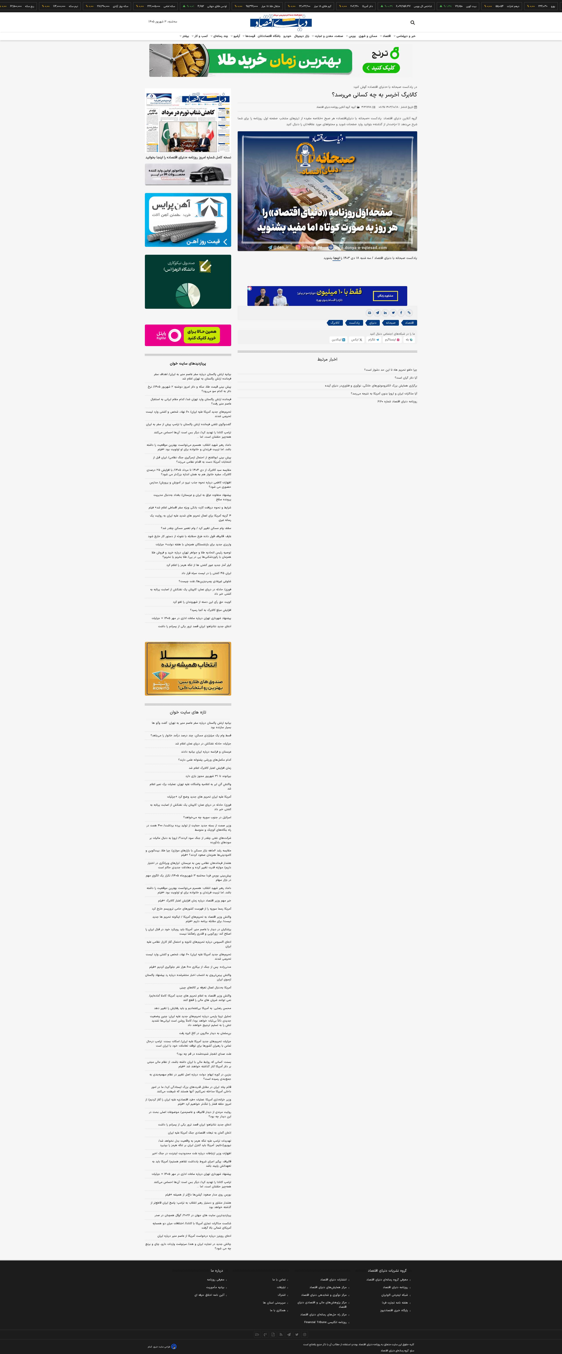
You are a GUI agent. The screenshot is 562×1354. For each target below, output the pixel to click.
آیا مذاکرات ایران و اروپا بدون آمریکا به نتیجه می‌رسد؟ (384, 394)
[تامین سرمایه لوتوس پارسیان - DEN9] (188, 282)
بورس (352, 36)
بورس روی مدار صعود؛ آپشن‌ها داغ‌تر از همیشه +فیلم (198, 1195)
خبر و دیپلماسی (405, 36)
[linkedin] (385, 312)
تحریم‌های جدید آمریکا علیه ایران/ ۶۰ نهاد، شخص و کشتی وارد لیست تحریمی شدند (188, 414)
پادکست (354, 323)
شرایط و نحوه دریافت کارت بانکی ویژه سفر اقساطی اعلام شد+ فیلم (190, 507)
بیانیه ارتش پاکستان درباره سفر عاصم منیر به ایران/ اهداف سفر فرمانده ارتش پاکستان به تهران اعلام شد (192, 376)
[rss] (281, 1334)
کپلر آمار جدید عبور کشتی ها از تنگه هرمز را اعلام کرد (198, 565)
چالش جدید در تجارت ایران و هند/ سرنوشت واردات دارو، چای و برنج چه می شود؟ (188, 1246)
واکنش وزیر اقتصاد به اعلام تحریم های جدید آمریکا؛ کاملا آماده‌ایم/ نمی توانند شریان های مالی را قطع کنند (190, 998)
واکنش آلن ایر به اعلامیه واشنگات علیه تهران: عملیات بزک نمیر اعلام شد (190, 786)
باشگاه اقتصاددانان (269, 36)
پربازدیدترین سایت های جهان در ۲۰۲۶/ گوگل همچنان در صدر (193, 1215)
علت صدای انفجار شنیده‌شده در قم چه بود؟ (204, 1054)
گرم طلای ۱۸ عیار (284, 6)
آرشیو (236, 36)
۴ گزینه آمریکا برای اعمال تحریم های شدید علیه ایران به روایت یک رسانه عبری (190, 518)
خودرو (287, 36)
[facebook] (401, 312)
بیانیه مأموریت (215, 1287)
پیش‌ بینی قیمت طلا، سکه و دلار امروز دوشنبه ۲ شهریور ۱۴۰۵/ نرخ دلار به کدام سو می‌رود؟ (189, 389)
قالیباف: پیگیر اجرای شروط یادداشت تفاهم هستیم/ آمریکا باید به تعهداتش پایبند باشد (191, 1163)
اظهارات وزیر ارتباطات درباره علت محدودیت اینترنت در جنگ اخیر (191, 1153)
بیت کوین (433, 6)
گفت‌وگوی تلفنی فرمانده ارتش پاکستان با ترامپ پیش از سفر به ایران (188, 424)
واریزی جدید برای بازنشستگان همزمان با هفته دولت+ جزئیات (193, 544)
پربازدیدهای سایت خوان (188, 363)
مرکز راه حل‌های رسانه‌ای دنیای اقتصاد (323, 1314)
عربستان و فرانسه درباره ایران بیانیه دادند (206, 752)
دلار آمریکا (329, 6)
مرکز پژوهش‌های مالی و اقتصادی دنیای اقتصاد (322, 1304)
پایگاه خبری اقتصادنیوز (394, 1310)
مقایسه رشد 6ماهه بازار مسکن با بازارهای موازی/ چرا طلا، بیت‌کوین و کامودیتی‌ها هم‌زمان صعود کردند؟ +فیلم (188, 853)
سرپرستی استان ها (274, 1303)
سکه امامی (131, 6)
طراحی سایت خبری (161, 1347)
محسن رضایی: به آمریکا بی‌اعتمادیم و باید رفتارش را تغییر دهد (192, 1008)
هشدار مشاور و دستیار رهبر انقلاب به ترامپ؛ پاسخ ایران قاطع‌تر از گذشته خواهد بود (191, 1205)
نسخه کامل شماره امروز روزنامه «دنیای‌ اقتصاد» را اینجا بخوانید (188, 157)
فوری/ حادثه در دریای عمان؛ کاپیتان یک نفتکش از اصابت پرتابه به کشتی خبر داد (190, 591)
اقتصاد (386, 36)
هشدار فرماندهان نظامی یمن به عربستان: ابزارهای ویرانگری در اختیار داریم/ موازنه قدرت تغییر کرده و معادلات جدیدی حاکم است (189, 865)
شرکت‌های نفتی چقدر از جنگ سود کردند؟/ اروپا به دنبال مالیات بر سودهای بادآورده (190, 840)
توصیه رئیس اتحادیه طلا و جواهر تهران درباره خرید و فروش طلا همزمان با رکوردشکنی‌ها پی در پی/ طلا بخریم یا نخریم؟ (191, 555)
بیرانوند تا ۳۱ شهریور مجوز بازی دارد (208, 776)
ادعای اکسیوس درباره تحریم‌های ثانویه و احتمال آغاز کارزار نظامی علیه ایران (189, 944)
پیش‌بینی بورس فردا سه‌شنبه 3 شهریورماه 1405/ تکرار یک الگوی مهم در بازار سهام (188, 878)
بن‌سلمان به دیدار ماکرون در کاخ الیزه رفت (205, 1033)
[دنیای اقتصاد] (281, 22)
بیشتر (185, 36)
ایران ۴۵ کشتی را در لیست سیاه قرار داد (206, 573)
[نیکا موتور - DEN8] (188, 174)
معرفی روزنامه (215, 1280)
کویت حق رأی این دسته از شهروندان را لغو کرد (202, 602)
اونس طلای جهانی (178, 6)
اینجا (336, 258)
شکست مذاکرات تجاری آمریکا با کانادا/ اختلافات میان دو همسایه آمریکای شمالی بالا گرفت (192, 1225)
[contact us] (265, 1334)
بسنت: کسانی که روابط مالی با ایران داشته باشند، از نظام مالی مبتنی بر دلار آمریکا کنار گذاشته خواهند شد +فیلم (189, 1064)
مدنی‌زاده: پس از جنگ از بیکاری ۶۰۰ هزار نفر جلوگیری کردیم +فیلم (190, 967)
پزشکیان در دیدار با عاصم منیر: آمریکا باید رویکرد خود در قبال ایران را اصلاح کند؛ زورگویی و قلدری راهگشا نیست (188, 931)
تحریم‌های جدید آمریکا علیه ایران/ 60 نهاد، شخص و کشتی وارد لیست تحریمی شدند (188, 956)
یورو (515, 6)
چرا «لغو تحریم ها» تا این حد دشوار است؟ (390, 370)
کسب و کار (200, 36)
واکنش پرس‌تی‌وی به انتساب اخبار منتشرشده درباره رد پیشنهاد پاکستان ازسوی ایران (188, 977)
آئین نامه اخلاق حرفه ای (209, 1295)
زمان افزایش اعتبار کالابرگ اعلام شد (210, 768)
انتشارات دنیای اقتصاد (333, 1280)
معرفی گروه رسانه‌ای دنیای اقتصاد (387, 1280)
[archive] (257, 1334)
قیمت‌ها (249, 36)
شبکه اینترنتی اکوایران (394, 1295)
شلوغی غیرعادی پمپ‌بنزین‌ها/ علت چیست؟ (205, 581)
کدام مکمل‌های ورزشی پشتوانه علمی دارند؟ (204, 760)
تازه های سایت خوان (188, 712)
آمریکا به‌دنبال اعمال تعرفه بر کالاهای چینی (205, 988)
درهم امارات (475, 6)
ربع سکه (555, 6)
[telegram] (377, 312)
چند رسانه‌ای (220, 36)
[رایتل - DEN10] (188, 335)
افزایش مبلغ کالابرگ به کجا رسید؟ (210, 610)
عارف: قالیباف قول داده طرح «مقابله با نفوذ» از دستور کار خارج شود (189, 536)
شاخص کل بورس (384, 6)
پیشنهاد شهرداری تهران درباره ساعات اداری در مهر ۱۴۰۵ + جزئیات (191, 618)
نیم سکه (35, 6)
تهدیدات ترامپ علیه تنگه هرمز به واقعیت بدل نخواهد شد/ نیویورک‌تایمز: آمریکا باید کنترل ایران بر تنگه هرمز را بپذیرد (195, 1143)
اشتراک (282, 1295)
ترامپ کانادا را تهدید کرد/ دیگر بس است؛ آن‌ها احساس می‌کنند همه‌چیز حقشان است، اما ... (192, 434)
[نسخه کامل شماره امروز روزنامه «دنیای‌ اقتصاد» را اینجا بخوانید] (188, 120)
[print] (369, 312)
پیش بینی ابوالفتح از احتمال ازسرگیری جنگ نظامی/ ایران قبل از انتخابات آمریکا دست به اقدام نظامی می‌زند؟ (192, 459)
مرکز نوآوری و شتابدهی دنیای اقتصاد (324, 1295)
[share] (273, 1334)
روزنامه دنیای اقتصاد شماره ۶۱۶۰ (397, 401)
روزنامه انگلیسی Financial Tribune (325, 1322)
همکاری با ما (278, 1310)
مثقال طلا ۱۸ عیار (232, 6)
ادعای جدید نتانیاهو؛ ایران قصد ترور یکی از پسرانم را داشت (194, 626)
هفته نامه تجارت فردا (395, 1303)
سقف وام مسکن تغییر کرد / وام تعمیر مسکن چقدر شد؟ (196, 528)
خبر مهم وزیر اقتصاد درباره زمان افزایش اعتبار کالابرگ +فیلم (194, 901)
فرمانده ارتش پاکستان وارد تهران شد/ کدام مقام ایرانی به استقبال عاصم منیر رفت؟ (191, 401)
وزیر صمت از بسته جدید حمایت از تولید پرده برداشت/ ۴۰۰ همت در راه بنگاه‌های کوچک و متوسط (188, 827)
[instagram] (304, 1334)
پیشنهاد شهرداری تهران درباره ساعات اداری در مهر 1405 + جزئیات (191, 1174)
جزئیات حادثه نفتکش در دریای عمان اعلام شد (203, 744)
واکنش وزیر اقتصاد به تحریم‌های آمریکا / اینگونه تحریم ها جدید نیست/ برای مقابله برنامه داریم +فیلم (191, 919)
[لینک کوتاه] (408, 312)
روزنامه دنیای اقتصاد (395, 1287)
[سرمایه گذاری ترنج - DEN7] (281, 60)
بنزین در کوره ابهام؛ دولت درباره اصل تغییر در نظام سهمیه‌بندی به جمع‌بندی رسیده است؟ (190, 1076)
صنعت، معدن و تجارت (328, 36)
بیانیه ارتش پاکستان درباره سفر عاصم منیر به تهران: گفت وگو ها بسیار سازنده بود (191, 725)
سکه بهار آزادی (82, 6)
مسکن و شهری (368, 36)
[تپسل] (249, 288)
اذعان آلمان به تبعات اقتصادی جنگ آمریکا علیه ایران (199, 1133)
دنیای (372, 323)
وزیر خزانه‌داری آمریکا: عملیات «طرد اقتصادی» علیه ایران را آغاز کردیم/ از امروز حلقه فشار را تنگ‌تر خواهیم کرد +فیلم (188, 1102)
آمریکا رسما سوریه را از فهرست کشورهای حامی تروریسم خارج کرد (191, 909)
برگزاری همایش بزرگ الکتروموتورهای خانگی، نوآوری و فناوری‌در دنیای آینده (371, 386)
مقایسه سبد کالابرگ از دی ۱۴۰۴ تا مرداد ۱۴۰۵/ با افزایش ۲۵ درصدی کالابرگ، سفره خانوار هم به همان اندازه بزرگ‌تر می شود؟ (189, 472)
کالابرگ (335, 323)
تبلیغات (281, 1287)
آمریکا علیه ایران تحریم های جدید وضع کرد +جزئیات (199, 797)
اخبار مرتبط (327, 359)
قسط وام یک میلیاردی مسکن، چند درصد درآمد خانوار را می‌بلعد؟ (191, 735)
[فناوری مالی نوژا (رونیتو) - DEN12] (188, 669)
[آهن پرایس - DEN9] (188, 220)
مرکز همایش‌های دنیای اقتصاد (328, 1287)
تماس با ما (279, 1280)
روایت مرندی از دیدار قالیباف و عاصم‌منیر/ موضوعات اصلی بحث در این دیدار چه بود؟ (190, 1114)
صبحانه (391, 323)
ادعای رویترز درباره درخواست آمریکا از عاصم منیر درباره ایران (194, 1236)
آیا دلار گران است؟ (406, 378)
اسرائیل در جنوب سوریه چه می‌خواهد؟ (207, 817)
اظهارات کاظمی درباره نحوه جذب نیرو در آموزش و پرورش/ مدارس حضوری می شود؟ (190, 484)
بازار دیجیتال (301, 36)
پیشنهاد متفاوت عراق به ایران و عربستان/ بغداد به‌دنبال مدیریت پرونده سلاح (192, 497)
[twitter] (393, 312)
